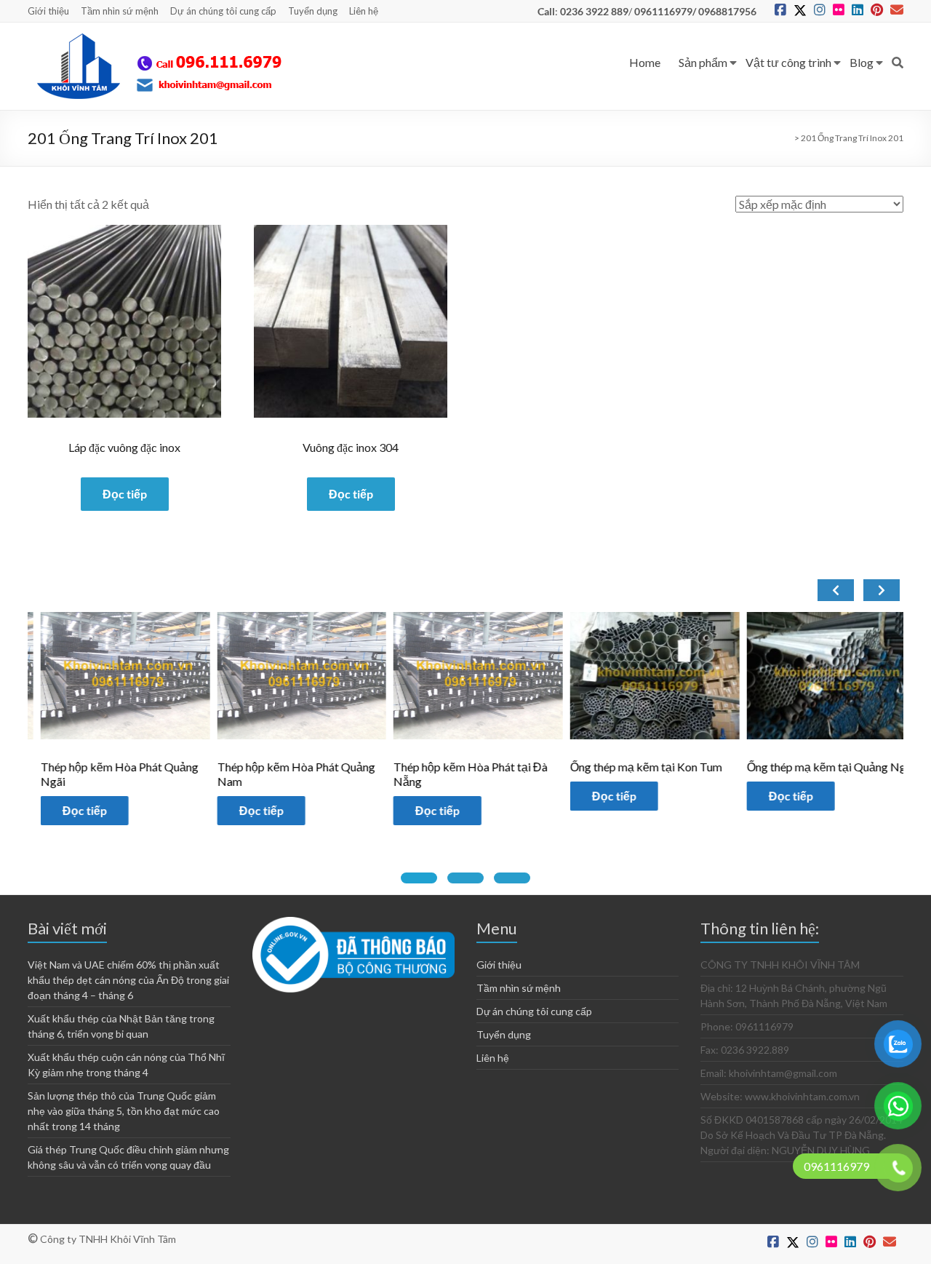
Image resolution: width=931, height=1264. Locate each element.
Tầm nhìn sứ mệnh (120, 11)
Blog (862, 62)
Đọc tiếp (125, 494)
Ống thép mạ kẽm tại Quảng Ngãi (818, 767)
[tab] (419, 878)
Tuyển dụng (312, 11)
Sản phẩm (703, 62)
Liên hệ (363, 11)
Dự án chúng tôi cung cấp (223, 11)
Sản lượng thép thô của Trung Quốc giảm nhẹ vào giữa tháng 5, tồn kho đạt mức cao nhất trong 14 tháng (124, 1110)
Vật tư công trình (788, 62)
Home (644, 62)
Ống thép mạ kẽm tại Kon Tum (633, 767)
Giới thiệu (48, 11)
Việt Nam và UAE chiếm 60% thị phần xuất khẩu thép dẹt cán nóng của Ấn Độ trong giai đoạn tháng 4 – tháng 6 (128, 979)
